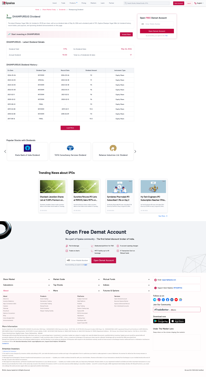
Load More (70, 128)
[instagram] (159, 299)
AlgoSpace (80, 315)
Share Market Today (49, 10)
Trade (63, 3)
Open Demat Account (157, 31)
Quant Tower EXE (82, 323)
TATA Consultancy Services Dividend (70, 155)
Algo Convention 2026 (9, 303)
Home (37, 10)
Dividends (62, 10)
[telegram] (154, 299)
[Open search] (125, 3)
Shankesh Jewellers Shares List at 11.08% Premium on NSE (52, 198)
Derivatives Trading (46, 301)
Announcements (8, 320)
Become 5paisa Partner (121, 301)
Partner (111, 3)
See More (162, 216)
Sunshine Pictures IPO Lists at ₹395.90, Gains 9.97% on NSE (85, 198)
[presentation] (5, 151)
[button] (198, 3)
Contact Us (5, 343)
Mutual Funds (44, 306)
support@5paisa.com (169, 280)
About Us (6, 299)
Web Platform (81, 301)
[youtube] (176, 299)
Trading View (81, 318)
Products (73, 3)
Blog (4, 315)
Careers (5, 306)
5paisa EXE (80, 311)
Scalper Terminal (82, 299)
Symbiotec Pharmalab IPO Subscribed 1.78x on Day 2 (118, 198)
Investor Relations (8, 301)
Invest (55, 3)
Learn (103, 3)
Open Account (179, 3)
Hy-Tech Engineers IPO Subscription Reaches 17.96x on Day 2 (153, 198)
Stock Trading (44, 299)
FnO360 (79, 303)
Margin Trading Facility (46, 311)
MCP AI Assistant (82, 313)
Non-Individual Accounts (121, 306)
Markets (93, 3)
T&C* (85, 265)
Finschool (6, 311)
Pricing (84, 3)
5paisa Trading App (83, 308)
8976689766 (178, 288)
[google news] (180, 299)
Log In (189, 3)
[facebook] (167, 299)
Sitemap (5, 308)
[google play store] (161, 321)
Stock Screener (44, 308)
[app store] (177, 321)
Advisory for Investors (9, 351)
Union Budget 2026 (8, 318)
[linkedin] (171, 299)
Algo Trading (81, 306)
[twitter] (163, 299)
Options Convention (9, 313)
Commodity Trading (46, 303)
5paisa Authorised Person (122, 303)
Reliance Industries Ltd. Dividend (113, 155)
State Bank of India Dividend (27, 155)
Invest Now (126, 34)
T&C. (166, 35)
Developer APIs (81, 320)
